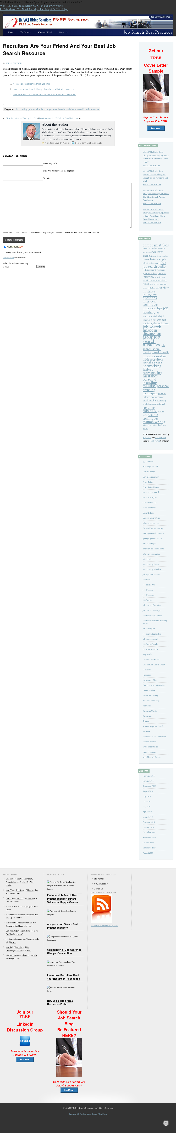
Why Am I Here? (45, 32)
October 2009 (148, 842)
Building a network (150, 466)
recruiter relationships (88, 109)
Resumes (146, 731)
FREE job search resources (154, 270)
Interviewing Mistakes (152, 569)
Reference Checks (150, 710)
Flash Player (155, 440)
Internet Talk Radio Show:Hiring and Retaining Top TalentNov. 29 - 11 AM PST (156, 216)
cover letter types (149, 507)
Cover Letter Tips (150, 502)
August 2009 (148, 852)
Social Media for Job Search (154, 736)
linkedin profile (160, 352)
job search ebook (160, 323)
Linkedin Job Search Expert (154, 664)
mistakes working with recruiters (155, 357)
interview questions (150, 296)
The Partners (25, 32)
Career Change (149, 471)
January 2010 (148, 827)
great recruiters (150, 273)
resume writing (154, 421)
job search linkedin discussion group (152, 331)
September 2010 (149, 786)
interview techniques (150, 303)
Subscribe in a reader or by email (104, 925)
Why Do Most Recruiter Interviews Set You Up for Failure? (22, 916)
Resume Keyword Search (153, 726)
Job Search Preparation (152, 633)
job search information (152, 605)
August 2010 (148, 791)
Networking (147, 674)
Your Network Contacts (152, 757)
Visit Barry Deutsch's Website (57, 143)
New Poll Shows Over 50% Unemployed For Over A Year (18, 949)
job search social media (154, 348)
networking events (152, 362)
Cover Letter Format (151, 487)
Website (46, 178)
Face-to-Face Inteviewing (153, 528)
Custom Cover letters (151, 517)
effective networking (151, 523)
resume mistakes (150, 408)
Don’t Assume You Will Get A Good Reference (58, 118)
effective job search (151, 263)
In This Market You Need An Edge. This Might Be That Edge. (34, 9)
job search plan (149, 628)
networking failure (152, 367)
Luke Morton (160, 437)
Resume (146, 721)
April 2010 (147, 811)
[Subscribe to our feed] (101, 922)
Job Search (147, 600)
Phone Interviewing (151, 700)
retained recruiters (150, 425)
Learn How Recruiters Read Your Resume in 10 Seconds (63, 976)
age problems (148, 461)
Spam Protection (8, 258)
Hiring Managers (150, 543)
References (147, 715)
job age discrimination (152, 574)
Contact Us (63, 32)
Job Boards (147, 579)
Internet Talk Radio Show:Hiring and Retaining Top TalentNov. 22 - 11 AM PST (156, 197)
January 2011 (148, 780)
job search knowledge (151, 610)
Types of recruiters (150, 746)
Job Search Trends (150, 644)
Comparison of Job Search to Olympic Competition (64, 951)
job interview (151, 314)
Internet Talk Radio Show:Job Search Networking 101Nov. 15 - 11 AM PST (155, 178)
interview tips (152, 308)
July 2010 (147, 796)
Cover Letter (148, 481)
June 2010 (147, 801)
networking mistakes (152, 374)
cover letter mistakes (160, 256)
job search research (150, 639)
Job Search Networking (152, 615)
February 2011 (149, 775)
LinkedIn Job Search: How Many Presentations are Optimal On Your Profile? (20, 881)
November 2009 (149, 837)
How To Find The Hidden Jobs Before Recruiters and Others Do (44, 94)
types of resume (149, 751)
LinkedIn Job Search (151, 659)
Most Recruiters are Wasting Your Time (22, 118)
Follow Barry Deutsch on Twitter (88, 143)
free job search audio (154, 264)
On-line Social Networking (154, 685)
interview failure (149, 288)
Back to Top (166, 1123)
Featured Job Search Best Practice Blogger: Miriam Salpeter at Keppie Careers (62, 898)
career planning (150, 248)
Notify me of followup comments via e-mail (23, 252)
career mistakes (156, 245)
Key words (147, 654)
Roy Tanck (147, 437)
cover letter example (153, 253)
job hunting (21, 109)
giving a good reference (152, 538)
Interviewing (148, 559)
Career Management (151, 476)
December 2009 (149, 832)
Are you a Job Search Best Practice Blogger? (62, 925)
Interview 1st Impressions (153, 548)
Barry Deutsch (14, 63)
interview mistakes (156, 289)
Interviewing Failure (151, 564)
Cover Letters (148, 512)
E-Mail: (6, 266)
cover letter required (151, 492)
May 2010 (147, 806)
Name (50, 163)
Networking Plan (150, 680)
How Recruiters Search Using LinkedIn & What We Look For (43, 89)
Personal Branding (150, 695)
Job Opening (148, 589)
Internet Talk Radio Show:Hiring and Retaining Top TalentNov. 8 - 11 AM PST (156, 158)
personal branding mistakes (62, 109)
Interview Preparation (151, 553)
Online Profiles (149, 690)
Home (10, 32)
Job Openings (148, 594)
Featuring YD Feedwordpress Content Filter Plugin (88, 1114)
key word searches (150, 649)
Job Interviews (149, 584)
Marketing (147, 669)
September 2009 (149, 847)
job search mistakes (38, 109)
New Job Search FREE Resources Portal (60, 1002)
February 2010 (149, 822)
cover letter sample (154, 259)
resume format (158, 403)
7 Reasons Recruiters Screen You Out (31, 83)
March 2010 (148, 816)
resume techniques (150, 416)
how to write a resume (158, 284)
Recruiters (147, 705)
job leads (157, 316)
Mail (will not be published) (59, 170)
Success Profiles (149, 741)
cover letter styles (150, 497)
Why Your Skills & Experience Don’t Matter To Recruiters (31, 5)
